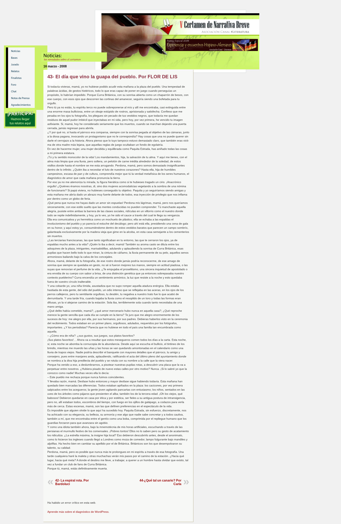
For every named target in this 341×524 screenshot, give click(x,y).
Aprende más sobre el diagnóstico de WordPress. (78, 511)
